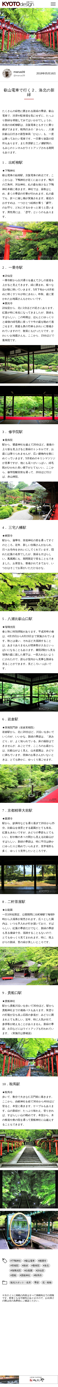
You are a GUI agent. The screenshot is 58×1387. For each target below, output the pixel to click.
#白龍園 (28, 1270)
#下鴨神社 (15, 1260)
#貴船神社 (25, 1275)
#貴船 (13, 1275)
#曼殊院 (35, 1265)
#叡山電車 (29, 1260)
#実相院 (14, 1265)
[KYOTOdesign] (18, 5)
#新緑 (25, 1265)
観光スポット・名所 (20, 1282)
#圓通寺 (42, 1260)
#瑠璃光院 (15, 1270)
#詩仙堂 (40, 1270)
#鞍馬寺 (38, 1275)
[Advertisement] (29, 1339)
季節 (36, 1282)
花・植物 (46, 1282)
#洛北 (46, 1265)
